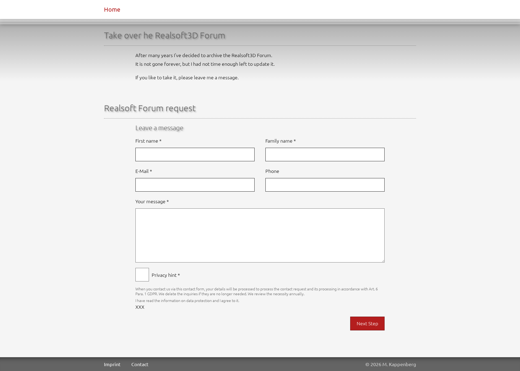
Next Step (367, 323)
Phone (272, 171)
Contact (139, 364)
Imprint (112, 364)
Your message (152, 201)
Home (112, 9)
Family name (280, 140)
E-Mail (143, 171)
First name (148, 140)
